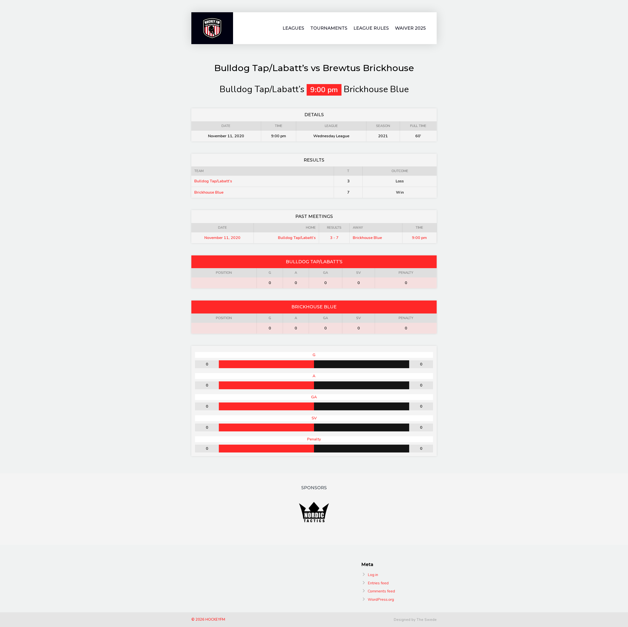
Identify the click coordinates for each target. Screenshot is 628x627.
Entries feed (378, 583)
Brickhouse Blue (208, 192)
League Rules (371, 28)
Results (334, 227)
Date (222, 227)
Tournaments (328, 28)
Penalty (406, 272)
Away (358, 227)
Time (419, 227)
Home (311, 227)
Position (224, 272)
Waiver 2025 (410, 28)
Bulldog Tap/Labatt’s (213, 181)
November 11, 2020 (222, 237)
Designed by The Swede (415, 619)
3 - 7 (334, 237)
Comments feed (381, 591)
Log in (373, 574)
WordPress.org (381, 599)
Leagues (293, 28)
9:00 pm (419, 237)
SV (358, 272)
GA (325, 272)
